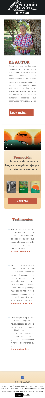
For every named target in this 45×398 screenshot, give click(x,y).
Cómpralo (22, 200)
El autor (19, 62)
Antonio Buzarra (22, 5)
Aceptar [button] (19, 395)
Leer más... (22, 113)
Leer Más (26, 395)
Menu (24, 13)
